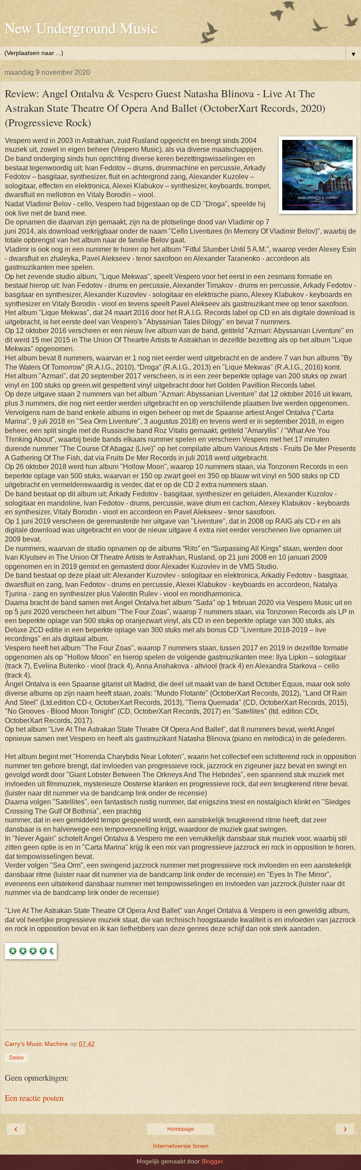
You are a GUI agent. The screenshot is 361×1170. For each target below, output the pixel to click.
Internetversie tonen (181, 1145)
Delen (16, 1058)
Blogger (212, 1161)
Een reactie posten (34, 1097)
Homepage (180, 1129)
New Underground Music (81, 28)
